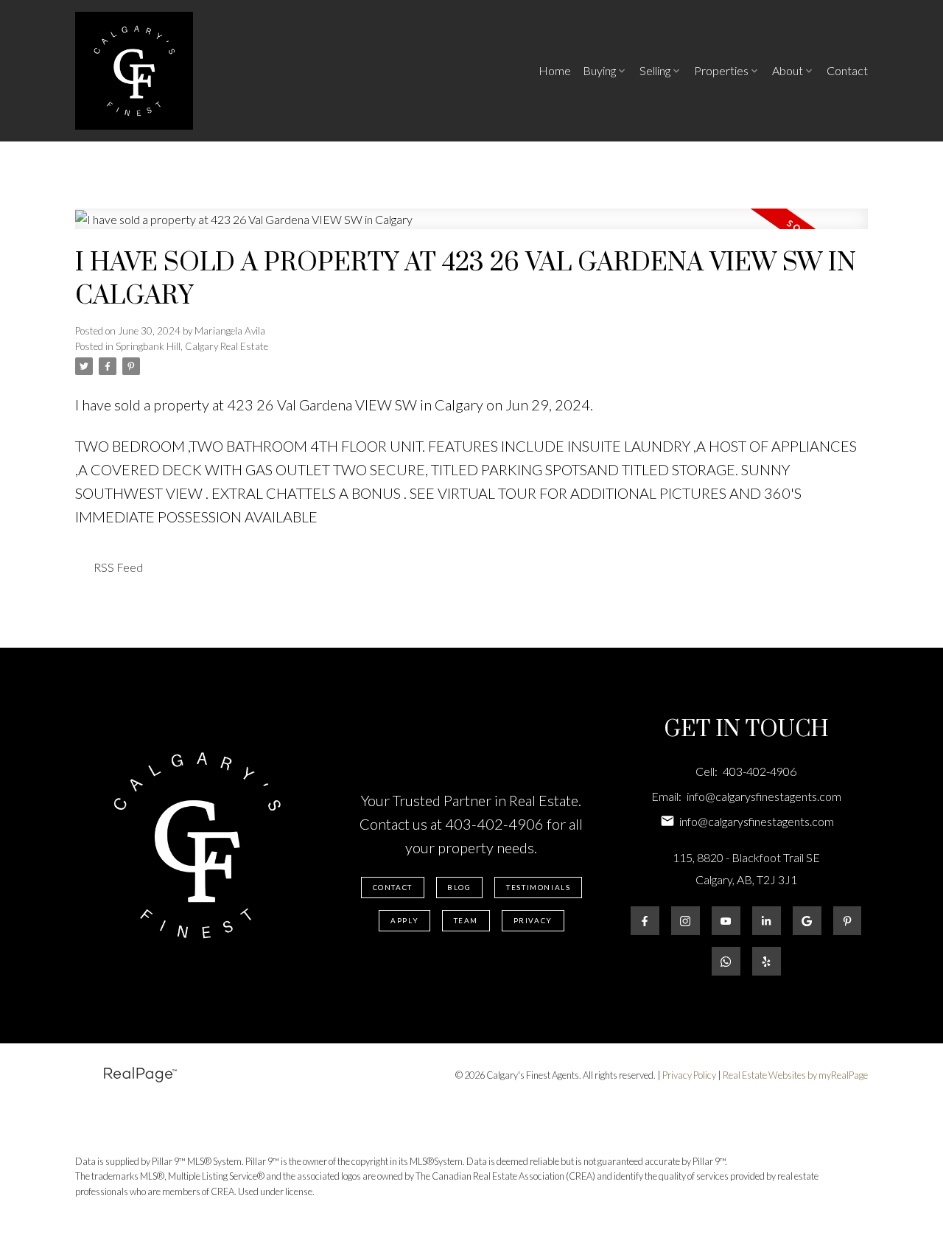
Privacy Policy (689, 1075)
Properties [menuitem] (721, 70)
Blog (459, 887)
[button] (392, 887)
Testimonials (538, 887)
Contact (393, 887)
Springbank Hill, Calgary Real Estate (192, 346)
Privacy (533, 920)
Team (466, 920)
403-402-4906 (494, 824)
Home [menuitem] (555, 70)
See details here (645, 404)
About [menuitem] (787, 70)
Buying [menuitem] (599, 70)
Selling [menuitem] (654, 70)
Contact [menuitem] (847, 70)
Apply (404, 920)
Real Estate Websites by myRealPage (795, 1075)
